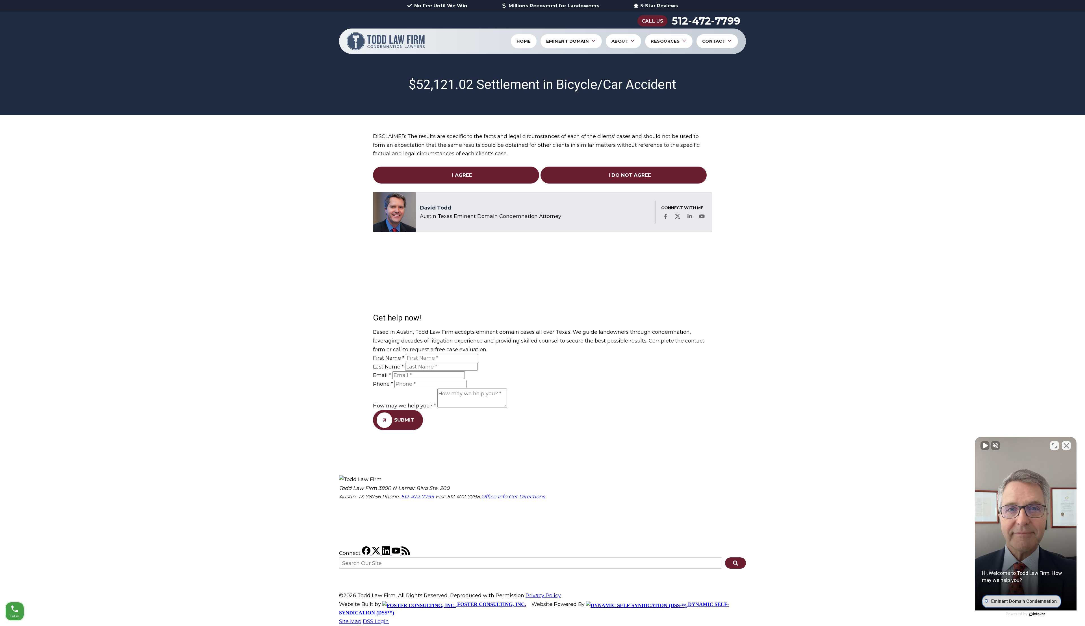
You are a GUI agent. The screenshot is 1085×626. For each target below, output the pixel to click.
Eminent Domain (567, 41)
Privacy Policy (543, 595)
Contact (714, 41)
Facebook (665, 216)
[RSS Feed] (406, 553)
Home (524, 41)
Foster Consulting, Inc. (491, 604)
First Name (388, 358)
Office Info (494, 497)
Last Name (388, 367)
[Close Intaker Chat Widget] (1066, 445)
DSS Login (376, 621)
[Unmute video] (984, 445)
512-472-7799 (706, 21)
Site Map (350, 621)
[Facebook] (367, 553)
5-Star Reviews (659, 5)
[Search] (735, 563)
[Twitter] (377, 553)
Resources (665, 41)
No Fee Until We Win (440, 5)
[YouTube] (397, 553)
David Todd (435, 208)
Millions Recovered (554, 5)
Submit (404, 420)
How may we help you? (404, 406)
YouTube (702, 216)
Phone (383, 384)
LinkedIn (689, 216)
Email (382, 375)
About (620, 41)
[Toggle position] (1054, 445)
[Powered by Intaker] (1037, 614)
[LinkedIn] (387, 553)
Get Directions (527, 497)
